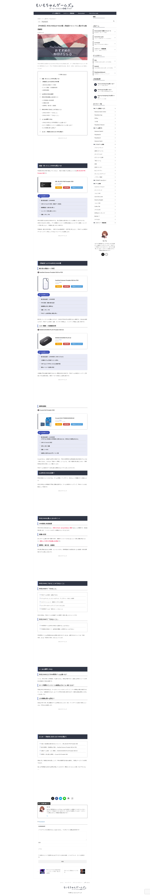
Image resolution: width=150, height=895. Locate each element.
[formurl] (106, 254)
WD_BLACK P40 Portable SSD (64, 181)
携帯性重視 (46, 90)
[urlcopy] (72, 798)
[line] (64, 798)
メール (40, 849)
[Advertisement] (62, 150)
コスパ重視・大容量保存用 (50, 87)
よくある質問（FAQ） (47, 119)
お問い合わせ (87, 882)
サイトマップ (68, 882)
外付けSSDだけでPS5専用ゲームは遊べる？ (55, 122)
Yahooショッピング (76, 187)
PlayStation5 (42, 821)
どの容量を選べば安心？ (49, 127)
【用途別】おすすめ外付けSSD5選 (50, 81)
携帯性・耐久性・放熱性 (49, 105)
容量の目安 (46, 103)
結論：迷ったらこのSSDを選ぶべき (50, 78)
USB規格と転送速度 (48, 100)
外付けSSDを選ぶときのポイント (50, 97)
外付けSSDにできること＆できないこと (52, 109)
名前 (39, 842)
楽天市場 (66, 187)
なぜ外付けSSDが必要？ (48, 94)
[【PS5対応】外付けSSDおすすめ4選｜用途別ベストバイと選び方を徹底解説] (60, 798)
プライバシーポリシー (77, 882)
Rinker (60, 183)
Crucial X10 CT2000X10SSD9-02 (64, 418)
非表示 (64, 74)
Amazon (59, 187)
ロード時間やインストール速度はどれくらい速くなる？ (57, 125)
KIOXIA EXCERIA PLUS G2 (63, 337)
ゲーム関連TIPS (56, 13)
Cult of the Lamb (93, 13)
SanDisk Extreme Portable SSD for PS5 (66, 280)
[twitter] (52, 798)
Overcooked (81, 13)
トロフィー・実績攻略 (68, 13)
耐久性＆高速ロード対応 (49, 85)
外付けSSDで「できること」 (51, 112)
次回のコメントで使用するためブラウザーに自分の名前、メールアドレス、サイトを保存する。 (61, 856)
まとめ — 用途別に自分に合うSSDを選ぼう (52, 131)
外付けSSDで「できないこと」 (51, 115)
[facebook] (56, 798)
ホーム (61, 882)
